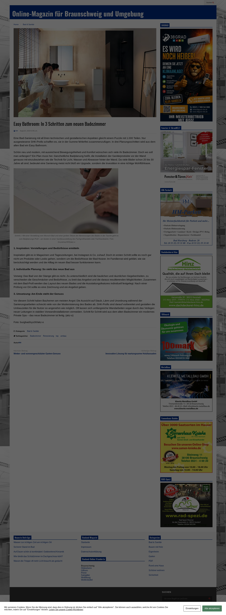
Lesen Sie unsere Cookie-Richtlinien (66, 609)
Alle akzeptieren (212, 608)
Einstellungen (192, 608)
